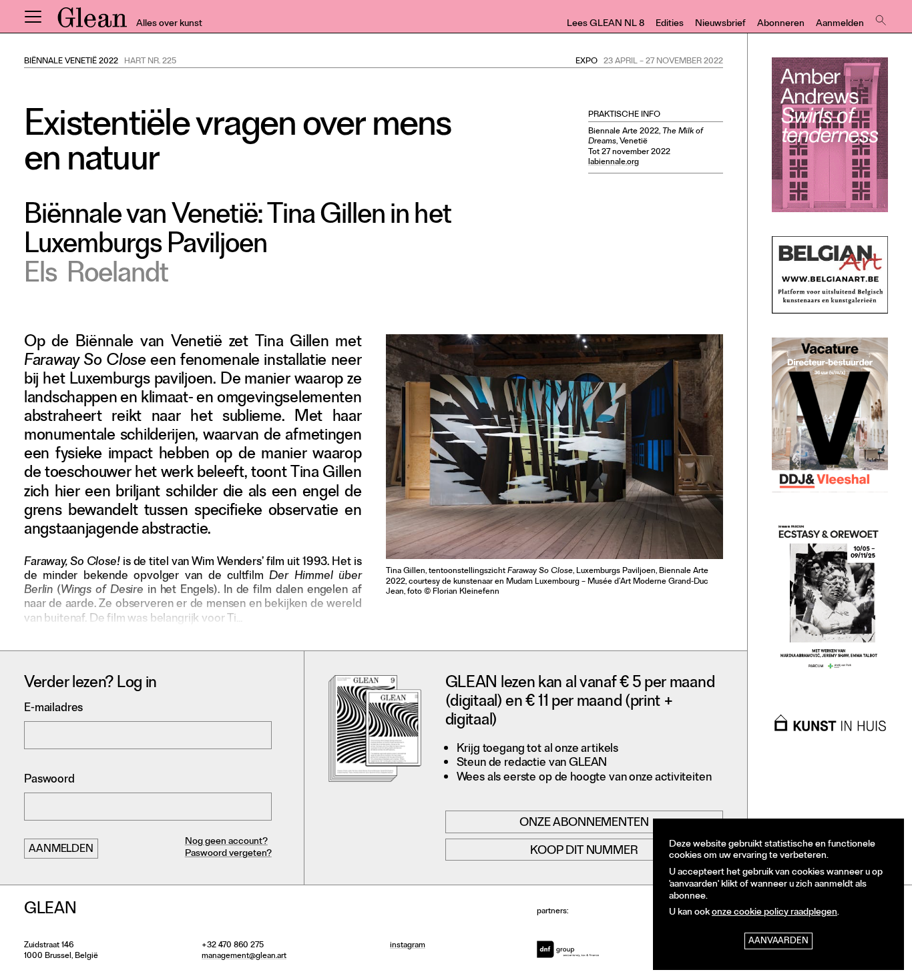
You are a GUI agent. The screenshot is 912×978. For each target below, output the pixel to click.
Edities (670, 24)
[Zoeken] (879, 16)
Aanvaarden (778, 942)
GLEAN (92, 22)
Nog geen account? (226, 842)
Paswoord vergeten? (228, 854)
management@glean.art (244, 956)
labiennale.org (613, 162)
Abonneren (781, 24)
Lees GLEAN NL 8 (605, 24)
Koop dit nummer (584, 851)
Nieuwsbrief (720, 24)
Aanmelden (840, 24)
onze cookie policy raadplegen (774, 913)
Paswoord (49, 780)
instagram (407, 946)
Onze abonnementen (583, 823)
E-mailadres (53, 709)
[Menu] (32, 16)
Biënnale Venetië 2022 (71, 62)
